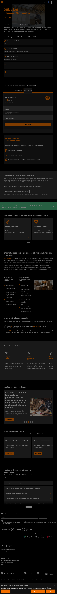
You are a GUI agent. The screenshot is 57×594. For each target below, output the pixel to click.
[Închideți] (54, 585)
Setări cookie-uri (6, 591)
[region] (28, 588)
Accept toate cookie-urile (38, 591)
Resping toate (50, 591)
